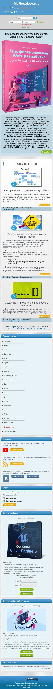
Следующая (30, 329)
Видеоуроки (8, 410)
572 (9, 329)
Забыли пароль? (26, 26)
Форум (6, 418)
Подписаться (17, 450)
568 (33, 327)
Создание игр (11, 498)
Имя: (16, 585)
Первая (7, 327)
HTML (6, 346)
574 (18, 329)
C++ (5, 397)
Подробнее (46, 152)
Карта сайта (8, 423)
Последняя (40, 329)
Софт (6, 414)
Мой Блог (36, 8)
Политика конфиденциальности (26, 683)
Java (5, 384)
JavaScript (8, 354)
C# (5, 393)
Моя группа (33, 476)
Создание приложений (14, 501)
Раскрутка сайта (10, 380)
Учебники (7, 405)
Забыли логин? (26, 27)
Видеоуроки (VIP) (10, 431)
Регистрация (26, 24)
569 (38, 327)
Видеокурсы (26, 8)
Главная (6, 8)
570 (42, 327)
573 (14, 329)
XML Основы (12, 209)
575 (22, 329)
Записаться (26, 652)
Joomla (6, 371)
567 (29, 327)
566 (25, 327)
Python (6, 388)
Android (6, 401)
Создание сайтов (12, 495)
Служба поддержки (10, 12)
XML (5, 367)
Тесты (22, 12)
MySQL (6, 363)
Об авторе (15, 8)
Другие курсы (26, 594)
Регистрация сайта (11, 376)
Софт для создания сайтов (18, 321)
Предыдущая (17, 327)
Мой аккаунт (17, 476)
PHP (5, 358)
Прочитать (43, 205)
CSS (5, 350)
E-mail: (17, 581)
